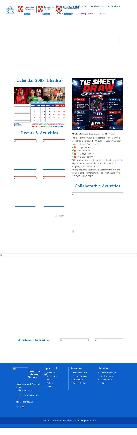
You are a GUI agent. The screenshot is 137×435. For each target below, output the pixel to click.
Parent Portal (106, 379)
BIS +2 (102, 14)
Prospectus (78, 379)
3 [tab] (119, 40)
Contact (50, 386)
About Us (51, 372)
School (59, 6)
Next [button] (119, 55)
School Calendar (80, 376)
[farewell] (25, 178)
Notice (50, 379)
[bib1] (97, 129)
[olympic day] (54, 178)
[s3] (74, 340)
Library (104, 383)
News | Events (86, 14)
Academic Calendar (77, 6)
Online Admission (108, 372)
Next (61, 215)
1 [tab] (119, 34)
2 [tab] (119, 37)
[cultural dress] (54, 141)
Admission (96, 6)
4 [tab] (119, 44)
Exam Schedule (79, 383)
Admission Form (80, 372)
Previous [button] (119, 50)
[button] (3, 71)
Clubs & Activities (64, 14)
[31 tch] (25, 141)
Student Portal (107, 376)
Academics (112, 6)
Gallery (50, 383)
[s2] (109, 340)
